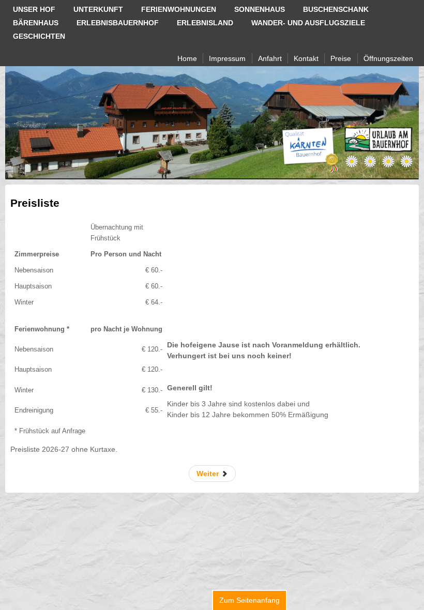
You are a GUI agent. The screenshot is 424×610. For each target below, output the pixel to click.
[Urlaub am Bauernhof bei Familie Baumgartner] (212, 122)
